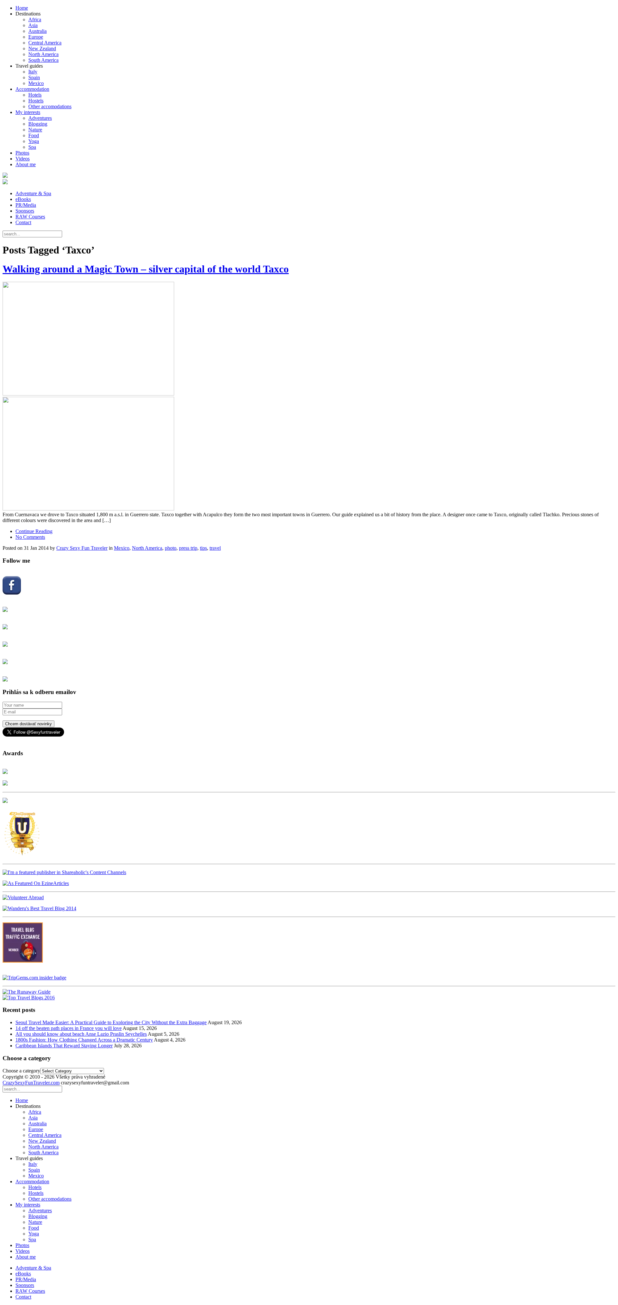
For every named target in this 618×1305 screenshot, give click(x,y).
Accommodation (32, 89)
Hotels (35, 95)
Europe (35, 37)
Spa (32, 147)
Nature (35, 129)
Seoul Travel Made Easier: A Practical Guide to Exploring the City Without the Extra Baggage (111, 1022)
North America (43, 54)
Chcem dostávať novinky (28, 723)
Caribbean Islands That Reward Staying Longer (64, 1045)
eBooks (23, 199)
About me (25, 164)
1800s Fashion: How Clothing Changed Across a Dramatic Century (84, 1040)
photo (170, 548)
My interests (27, 112)
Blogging (37, 124)
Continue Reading (33, 531)
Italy (32, 71)
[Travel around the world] (23, 961)
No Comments (30, 537)
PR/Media (25, 205)
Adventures (40, 118)
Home (21, 8)
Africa (34, 19)
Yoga (33, 141)
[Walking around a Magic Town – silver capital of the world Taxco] (309, 397)
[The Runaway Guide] (27, 992)
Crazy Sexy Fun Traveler (82, 548)
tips (203, 548)
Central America (44, 42)
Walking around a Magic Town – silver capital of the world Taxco (146, 269)
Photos (22, 153)
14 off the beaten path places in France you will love (68, 1028)
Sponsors (24, 211)
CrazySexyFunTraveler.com (31, 1082)
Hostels (35, 100)
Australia (37, 31)
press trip (188, 548)
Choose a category (21, 1070)
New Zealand (42, 48)
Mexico (36, 83)
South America (43, 60)
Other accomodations (49, 106)
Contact (23, 222)
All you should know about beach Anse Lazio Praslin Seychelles (81, 1034)
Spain (34, 77)
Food (33, 135)
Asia (33, 25)
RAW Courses (30, 216)
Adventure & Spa (33, 193)
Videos (22, 158)
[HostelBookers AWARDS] (5, 772)
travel (215, 548)
